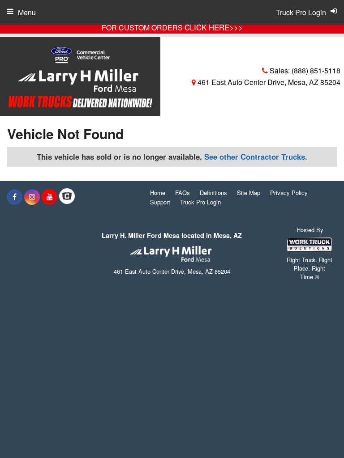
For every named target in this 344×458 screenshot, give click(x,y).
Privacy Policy (289, 192)
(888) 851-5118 (316, 70)
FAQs (182, 192)
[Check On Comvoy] (67, 196)
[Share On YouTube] (49, 196)
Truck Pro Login (200, 202)
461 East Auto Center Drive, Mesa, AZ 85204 (268, 82)
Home (157, 192)
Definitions (213, 192)
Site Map (248, 192)
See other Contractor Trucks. (255, 156)
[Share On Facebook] (14, 196)
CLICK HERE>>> (214, 27)
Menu (27, 12)
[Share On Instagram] (32, 196)
